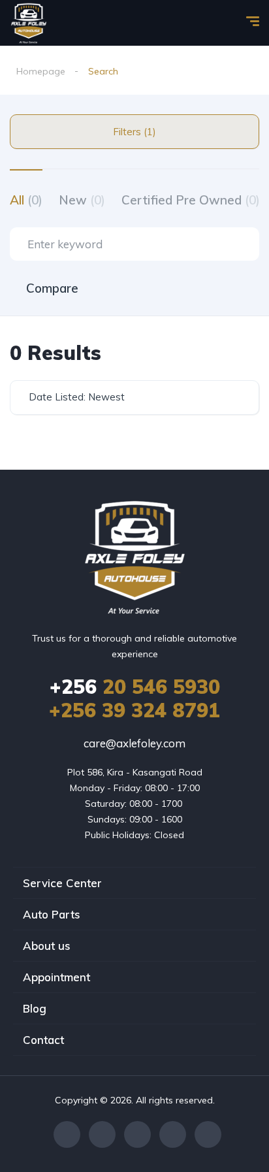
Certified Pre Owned (190, 200)
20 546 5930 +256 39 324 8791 (134, 698)
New (82, 200)
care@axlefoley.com (134, 743)
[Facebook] (67, 1134)
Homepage (40, 71)
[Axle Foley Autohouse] (29, 23)
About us (47, 945)
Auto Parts (51, 914)
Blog (34, 1008)
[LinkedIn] (172, 1134)
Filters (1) (134, 131)
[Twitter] (102, 1134)
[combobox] (134, 397)
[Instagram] (137, 1134)
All (26, 200)
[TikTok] (208, 1134)
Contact (43, 1040)
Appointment (56, 977)
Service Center (62, 883)
